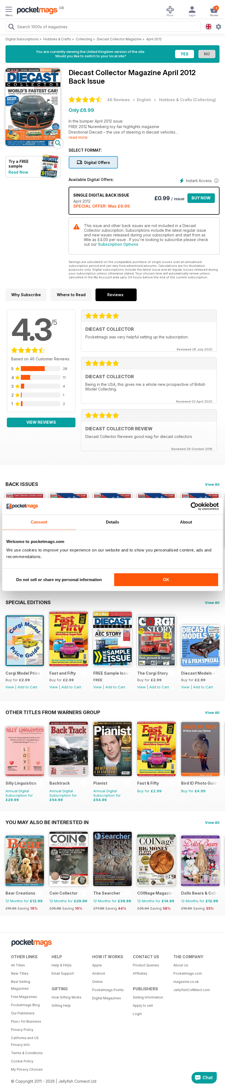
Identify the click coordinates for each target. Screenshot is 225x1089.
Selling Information (148, 997)
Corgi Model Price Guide (23, 673)
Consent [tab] (39, 522)
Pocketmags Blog (25, 1005)
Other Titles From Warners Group (52, 712)
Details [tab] (112, 522)
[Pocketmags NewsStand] (35, 10)
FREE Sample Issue (111, 673)
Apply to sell (143, 1005)
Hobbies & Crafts (57, 39)
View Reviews (41, 422)
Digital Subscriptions (22, 39)
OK (166, 579)
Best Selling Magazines (20, 985)
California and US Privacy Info (25, 1041)
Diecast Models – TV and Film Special (199, 673)
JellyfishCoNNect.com (191, 990)
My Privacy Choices (27, 1069)
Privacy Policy (22, 1030)
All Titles (18, 965)
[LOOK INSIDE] (32, 144)
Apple (97, 965)
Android (98, 973)
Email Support (63, 973)
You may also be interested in (47, 822)
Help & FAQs (62, 965)
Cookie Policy (22, 1061)
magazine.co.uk (186, 982)
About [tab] (186, 522)
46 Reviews (118, 99)
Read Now (18, 172)
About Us (180, 965)
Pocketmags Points (108, 990)
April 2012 (154, 39)
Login (137, 1014)
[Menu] (8, 10)
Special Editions (28, 602)
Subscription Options (118, 244)
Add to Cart (27, 687)
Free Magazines (24, 997)
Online (97, 982)
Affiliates (140, 973)
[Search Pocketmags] (11, 27)
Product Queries (146, 965)
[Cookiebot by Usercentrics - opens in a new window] (195, 506)
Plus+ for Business (26, 1021)
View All (212, 484)
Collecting (84, 39)
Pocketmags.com (187, 973)
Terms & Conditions (27, 1053)
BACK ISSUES (21, 484)
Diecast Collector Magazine (119, 39)
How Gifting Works (66, 997)
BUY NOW (201, 198)
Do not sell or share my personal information (59, 579)
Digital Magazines (106, 998)
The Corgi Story (152, 673)
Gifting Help (61, 1005)
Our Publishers (23, 1013)
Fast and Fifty (62, 673)
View (9, 687)
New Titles (20, 973)
